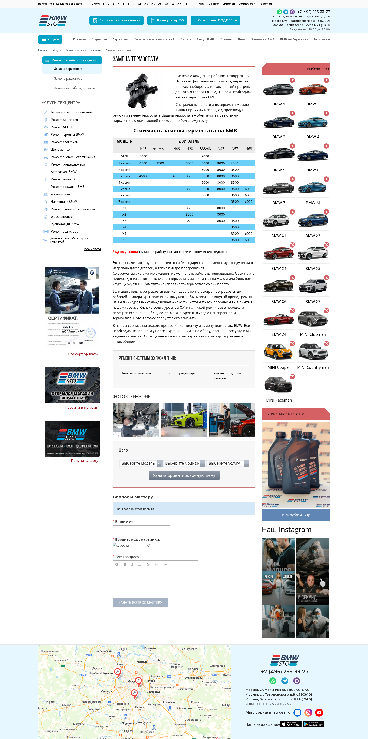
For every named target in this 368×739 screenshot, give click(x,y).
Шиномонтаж (60, 149)
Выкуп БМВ (205, 39)
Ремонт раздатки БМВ (68, 187)
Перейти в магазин (81, 407)
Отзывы (226, 39)
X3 (146, 3)
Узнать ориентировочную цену (184, 475)
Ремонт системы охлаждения (83, 50)
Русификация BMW (65, 224)
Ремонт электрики (64, 142)
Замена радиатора (181, 373)
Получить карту (84, 460)
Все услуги (92, 248)
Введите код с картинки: (136, 539)
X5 (160, 3)
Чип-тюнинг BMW (64, 201)
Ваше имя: (123, 521)
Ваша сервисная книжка (119, 20)
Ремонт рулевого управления (73, 209)
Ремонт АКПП (61, 127)
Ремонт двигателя (64, 119)
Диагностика (60, 194)
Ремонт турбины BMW (67, 134)
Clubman (228, 3)
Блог (242, 39)
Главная (79, 39)
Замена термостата (136, 373)
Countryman (246, 3)
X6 (167, 3)
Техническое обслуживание (72, 112)
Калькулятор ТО (170, 20)
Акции (185, 39)
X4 (153, 3)
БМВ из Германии (294, 39)
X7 (179, 3)
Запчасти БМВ (263, 39)
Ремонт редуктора (64, 231)
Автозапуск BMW (64, 172)
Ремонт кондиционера (68, 164)
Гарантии (120, 39)
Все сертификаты (83, 353)
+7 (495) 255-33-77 (285, 671)
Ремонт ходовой (63, 179)
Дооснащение (62, 216)
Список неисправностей (154, 39)
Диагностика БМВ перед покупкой (69, 239)
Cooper (213, 3)
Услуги (57, 50)
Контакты (322, 39)
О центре (99, 39)
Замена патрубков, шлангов (227, 375)
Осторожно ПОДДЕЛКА (217, 20)
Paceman (265, 3)
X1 (139, 3)
